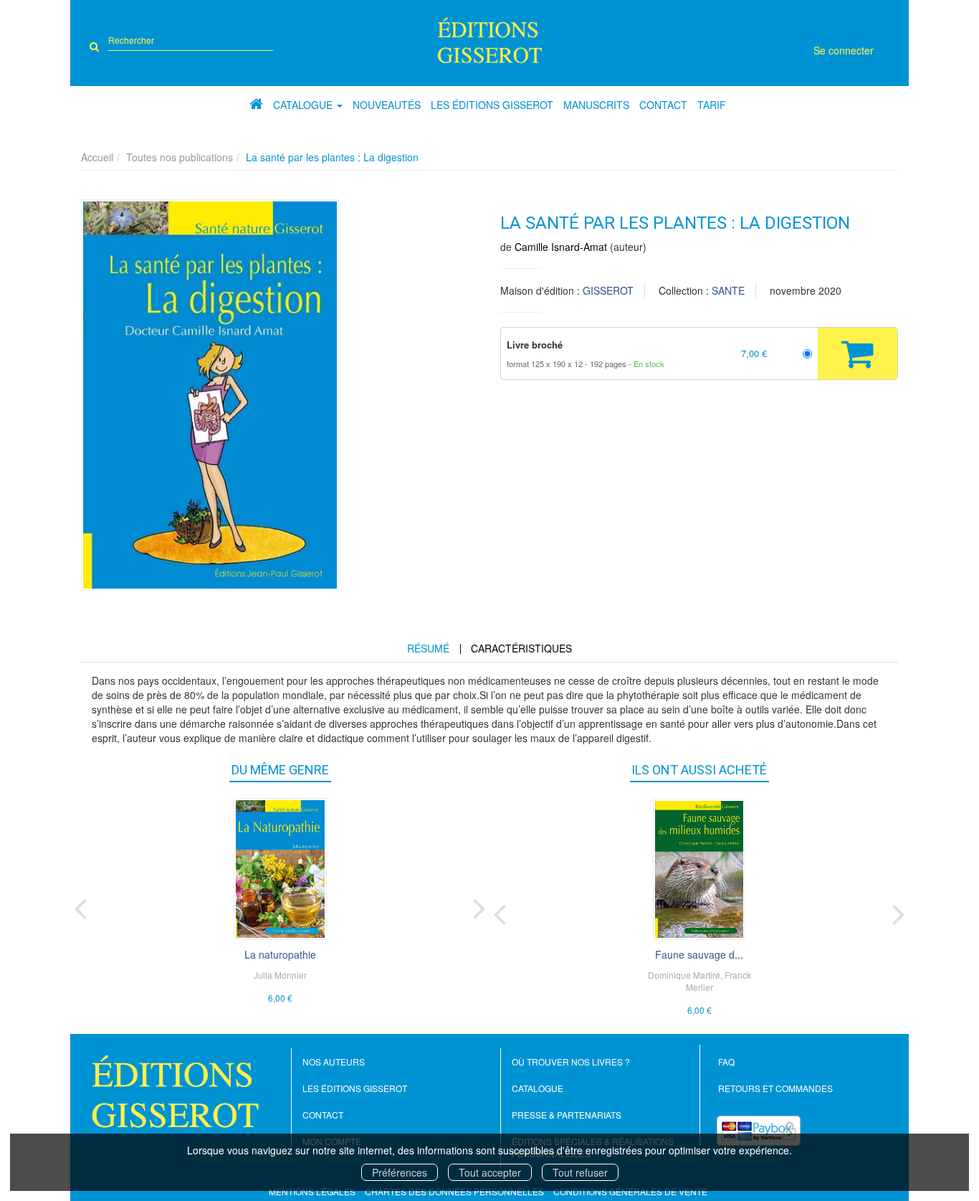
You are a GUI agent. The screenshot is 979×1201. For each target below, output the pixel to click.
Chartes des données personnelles (454, 1191)
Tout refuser (580, 1172)
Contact (663, 105)
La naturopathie (280, 954)
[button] (210, 395)
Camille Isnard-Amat (561, 246)
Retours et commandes (775, 1088)
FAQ (726, 1061)
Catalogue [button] (304, 105)
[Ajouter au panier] (857, 353)
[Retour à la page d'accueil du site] (490, 40)
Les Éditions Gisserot (492, 105)
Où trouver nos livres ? (571, 1061)
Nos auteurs (333, 1061)
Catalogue (537, 1088)
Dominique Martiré (684, 975)
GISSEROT (608, 290)
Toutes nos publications (179, 157)
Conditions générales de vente (630, 1191)
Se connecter (843, 50)
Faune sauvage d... (699, 954)
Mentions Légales (312, 1191)
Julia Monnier (280, 975)
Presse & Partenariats (566, 1115)
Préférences (399, 1172)
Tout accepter (490, 1172)
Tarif (711, 105)
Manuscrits (596, 105)
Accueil (97, 157)
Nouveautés (387, 105)
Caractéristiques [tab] (521, 648)
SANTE (728, 290)
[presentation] (80, 905)
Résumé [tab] (428, 648)
